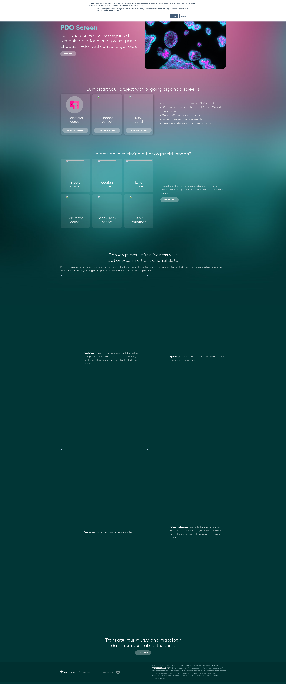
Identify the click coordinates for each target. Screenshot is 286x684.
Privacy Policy (108, 672)
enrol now (68, 53)
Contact (86, 672)
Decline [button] (183, 16)
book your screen (75, 130)
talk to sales (169, 199)
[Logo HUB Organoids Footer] (70, 672)
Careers (97, 672)
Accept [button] (174, 16)
